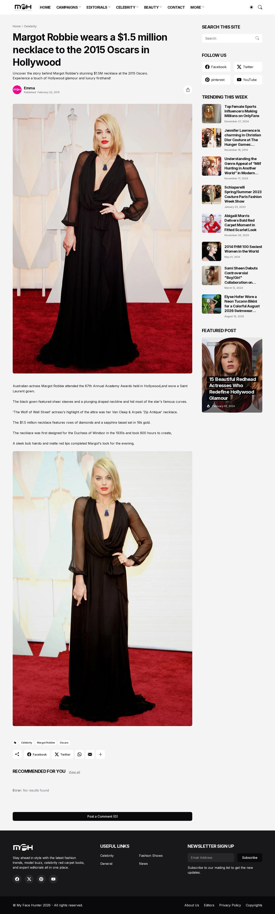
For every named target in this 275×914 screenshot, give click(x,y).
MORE (195, 7)
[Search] (258, 7)
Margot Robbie (46, 742)
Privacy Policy (230, 905)
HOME (45, 7)
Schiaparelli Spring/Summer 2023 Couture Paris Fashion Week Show (243, 194)
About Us (191, 905)
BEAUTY (151, 7)
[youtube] (53, 879)
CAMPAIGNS (67, 7)
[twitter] (29, 879)
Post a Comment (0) (102, 816)
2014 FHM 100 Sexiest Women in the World (243, 249)
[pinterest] (41, 879)
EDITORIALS (97, 7)
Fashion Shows (151, 856)
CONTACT (176, 7)
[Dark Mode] (249, 7)
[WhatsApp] (79, 754)
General (106, 864)
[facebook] (17, 879)
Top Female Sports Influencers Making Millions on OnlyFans (241, 111)
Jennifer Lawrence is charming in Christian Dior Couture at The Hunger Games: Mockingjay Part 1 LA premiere (242, 137)
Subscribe (249, 858)
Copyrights (254, 905)
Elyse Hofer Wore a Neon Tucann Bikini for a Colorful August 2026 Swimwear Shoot (242, 304)
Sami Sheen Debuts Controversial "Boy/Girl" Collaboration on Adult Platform (240, 275)
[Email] (90, 754)
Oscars (64, 742)
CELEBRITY (125, 7)
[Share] (187, 89)
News (143, 864)
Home (17, 26)
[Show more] (100, 754)
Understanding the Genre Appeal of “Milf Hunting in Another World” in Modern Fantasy (242, 166)
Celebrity (30, 26)
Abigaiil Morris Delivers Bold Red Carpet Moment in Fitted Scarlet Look (240, 223)
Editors (209, 905)
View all (74, 772)
